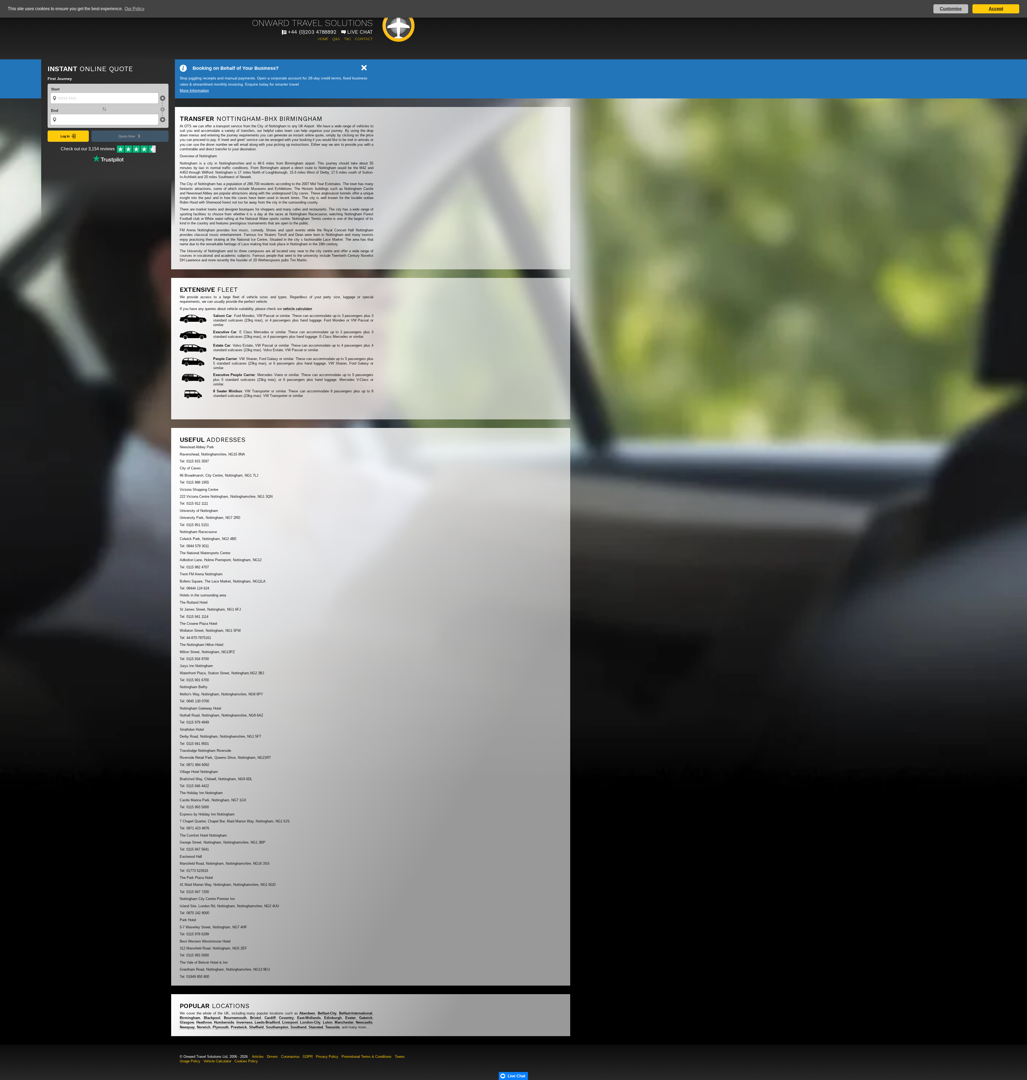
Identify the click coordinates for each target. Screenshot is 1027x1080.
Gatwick (365, 1018)
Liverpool (290, 1022)
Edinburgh (333, 1018)
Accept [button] (996, 8)
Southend (298, 1027)
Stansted (316, 1027)
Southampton (277, 1027)
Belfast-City (327, 1013)
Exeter (350, 1018)
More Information (194, 90)
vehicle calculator (297, 309)
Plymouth (221, 1027)
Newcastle (364, 1022)
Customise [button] (951, 8)
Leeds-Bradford (267, 1022)
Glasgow (187, 1022)
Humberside (224, 1022)
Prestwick (239, 1027)
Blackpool (212, 1018)
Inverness (244, 1022)
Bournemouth (235, 1018)
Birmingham (190, 1018)
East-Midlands (309, 1018)
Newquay (187, 1027)
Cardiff (270, 1018)
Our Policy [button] (134, 8)
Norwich (203, 1027)
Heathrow (204, 1022)
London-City (310, 1022)
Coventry (286, 1018)
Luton (327, 1022)
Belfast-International (355, 1013)
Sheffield (256, 1027)
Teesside (332, 1027)
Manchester (344, 1022)
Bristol (255, 1018)
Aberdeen (307, 1013)
